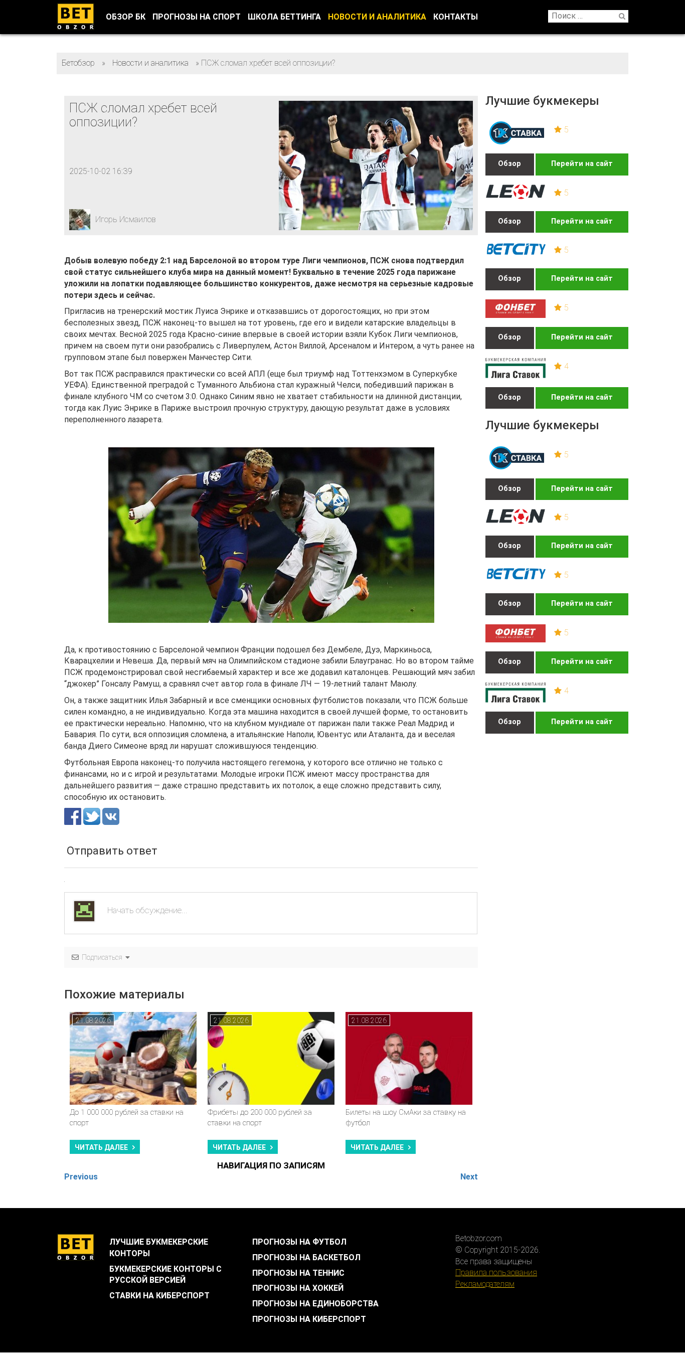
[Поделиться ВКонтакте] (110, 816)
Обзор (509, 163)
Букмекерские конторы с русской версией (165, 1274)
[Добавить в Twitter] (92, 816)
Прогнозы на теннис (298, 1273)
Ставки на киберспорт (159, 1295)
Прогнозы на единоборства (315, 1303)
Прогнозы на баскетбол (306, 1257)
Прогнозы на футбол (299, 1242)
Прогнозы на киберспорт (309, 1319)
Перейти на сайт (582, 163)
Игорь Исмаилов (125, 219)
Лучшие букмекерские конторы (158, 1247)
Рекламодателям (485, 1284)
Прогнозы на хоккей (298, 1288)
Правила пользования (496, 1272)
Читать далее (101, 1147)
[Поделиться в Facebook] (73, 816)
